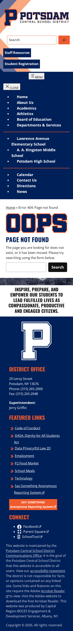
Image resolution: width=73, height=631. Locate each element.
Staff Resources (17, 52)
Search (58, 267)
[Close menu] (11, 86)
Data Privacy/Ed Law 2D (33, 448)
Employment (24, 456)
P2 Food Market (27, 463)
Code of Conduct (27, 428)
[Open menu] (36, 76)
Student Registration (22, 64)
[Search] (64, 40)
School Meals (25, 471)
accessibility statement (47, 571)
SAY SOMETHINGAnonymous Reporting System (31, 504)
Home (22, 96)
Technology (23, 478)
